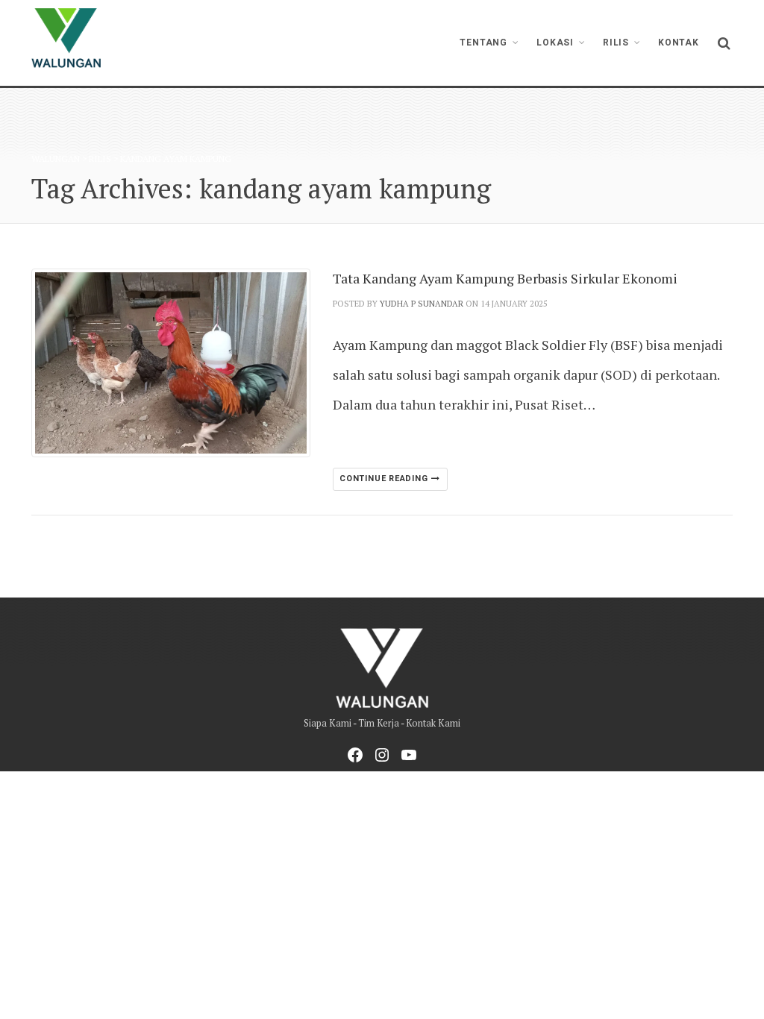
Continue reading (384, 478)
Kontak (678, 42)
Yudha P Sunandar (421, 303)
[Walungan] (66, 38)
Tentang (483, 42)
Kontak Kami (433, 723)
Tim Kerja (378, 723)
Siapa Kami (327, 723)
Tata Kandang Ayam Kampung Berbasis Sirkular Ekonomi (505, 278)
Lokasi (555, 42)
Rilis (616, 42)
